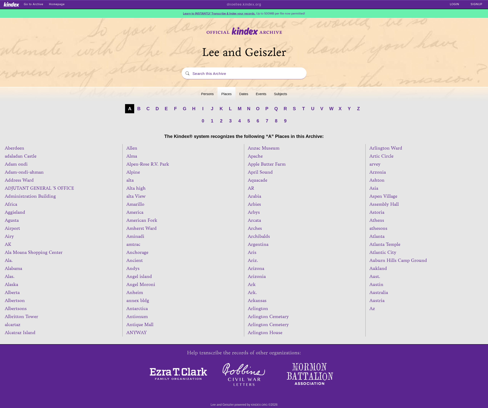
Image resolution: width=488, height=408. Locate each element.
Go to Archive (33, 4)
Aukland (378, 268)
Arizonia (257, 276)
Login (454, 4)
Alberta (12, 292)
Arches (255, 228)
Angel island (139, 276)
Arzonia (377, 172)
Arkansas (257, 300)
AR (251, 188)
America (134, 212)
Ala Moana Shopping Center (34, 252)
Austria (376, 300)
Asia (373, 188)
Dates (243, 94)
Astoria (376, 212)
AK (8, 244)
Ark (252, 284)
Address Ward (19, 180)
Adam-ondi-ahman (24, 172)
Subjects (280, 94)
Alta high (136, 188)
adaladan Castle (20, 156)
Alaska (11, 284)
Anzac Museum (263, 148)
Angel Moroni (140, 284)
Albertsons (16, 308)
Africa (11, 204)
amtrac (133, 244)
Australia (378, 292)
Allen (131, 148)
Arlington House (265, 332)
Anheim (134, 292)
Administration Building (30, 196)
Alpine (133, 172)
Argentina (258, 244)
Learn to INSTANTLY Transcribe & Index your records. (219, 13)
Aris (252, 252)
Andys (133, 268)
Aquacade (257, 180)
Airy (9, 236)
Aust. (374, 276)
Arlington (258, 308)
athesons (378, 228)
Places (226, 94)
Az (372, 308)
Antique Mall (139, 324)
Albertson (15, 300)
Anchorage (137, 252)
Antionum (137, 316)
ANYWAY (136, 332)
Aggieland (15, 212)
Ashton (376, 180)
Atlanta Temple (384, 244)
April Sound (260, 172)
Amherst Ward (141, 228)
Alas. (9, 276)
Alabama (13, 268)
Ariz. (253, 260)
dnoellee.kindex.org (244, 4)
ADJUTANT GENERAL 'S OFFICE (39, 188)
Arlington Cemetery (268, 324)
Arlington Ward (385, 148)
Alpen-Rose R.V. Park (147, 164)
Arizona (256, 268)
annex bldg (137, 300)
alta (130, 180)
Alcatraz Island (20, 332)
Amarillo (135, 204)
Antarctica (137, 308)
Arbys (254, 212)
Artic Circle (381, 156)
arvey (374, 164)
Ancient (134, 260)
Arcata (254, 220)
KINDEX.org (259, 404)
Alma (131, 156)
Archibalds (259, 236)
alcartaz (12, 324)
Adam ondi (16, 164)
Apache (255, 156)
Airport (12, 228)
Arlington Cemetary (268, 316)
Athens (376, 220)
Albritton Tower (21, 316)
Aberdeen (14, 148)
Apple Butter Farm (267, 164)
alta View (136, 196)
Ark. (252, 292)
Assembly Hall (384, 204)
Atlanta (376, 236)
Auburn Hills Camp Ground (398, 260)
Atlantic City (382, 252)
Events (261, 94)
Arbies (254, 204)
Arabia (254, 196)
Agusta (12, 220)
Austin (376, 284)
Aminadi (135, 236)
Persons (207, 94)
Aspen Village (383, 196)
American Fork (141, 220)
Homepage (57, 4)
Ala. (9, 260)
